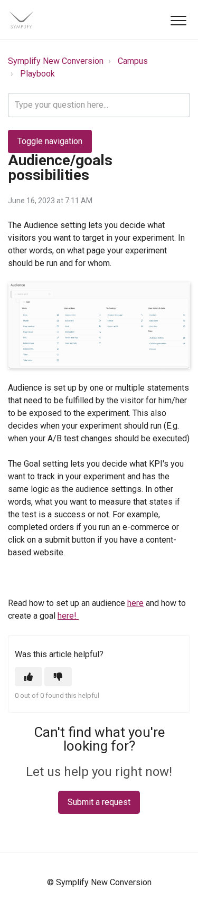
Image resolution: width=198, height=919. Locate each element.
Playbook (37, 74)
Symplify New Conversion (55, 61)
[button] (178, 20)
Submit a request (99, 802)
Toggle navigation (49, 141)
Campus (133, 61)
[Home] (21, 19)
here (135, 603)
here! (68, 616)
